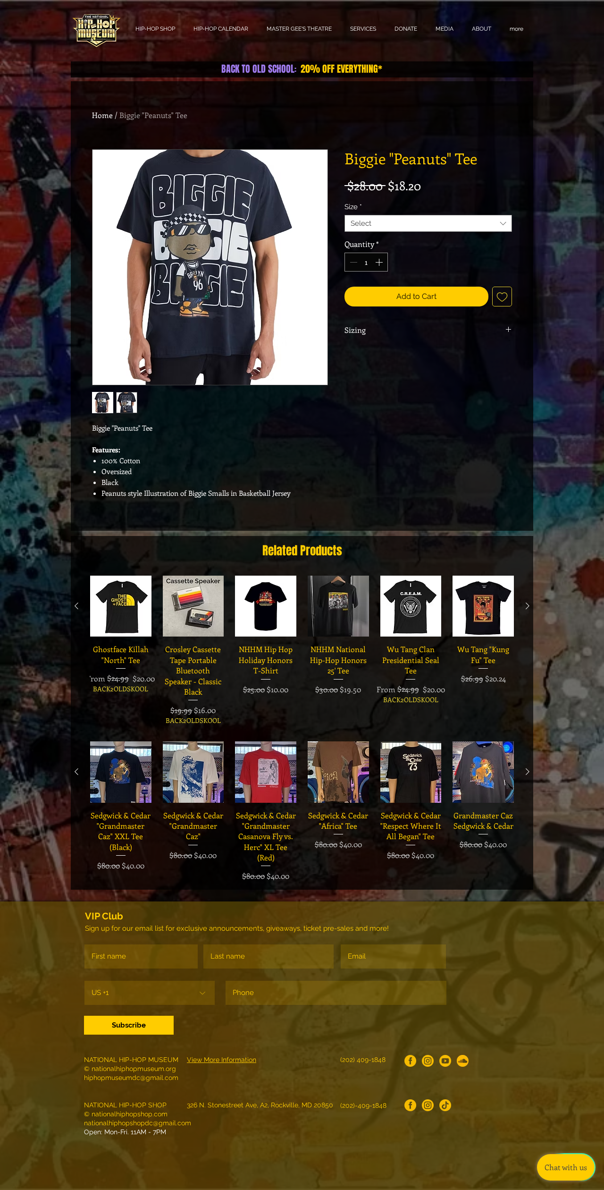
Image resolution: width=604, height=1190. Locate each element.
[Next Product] (527, 606)
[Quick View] (120, 606)
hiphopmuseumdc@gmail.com (131, 1077)
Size (353, 207)
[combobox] (428, 223)
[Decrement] (352, 262)
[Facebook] (410, 1061)
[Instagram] (428, 1061)
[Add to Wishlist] (502, 296)
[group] (302, 650)
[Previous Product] (76, 606)
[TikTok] (445, 1105)
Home (102, 115)
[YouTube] (445, 1061)
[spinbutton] (366, 262)
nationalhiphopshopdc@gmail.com (137, 1123)
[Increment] (379, 262)
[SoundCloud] (463, 1061)
